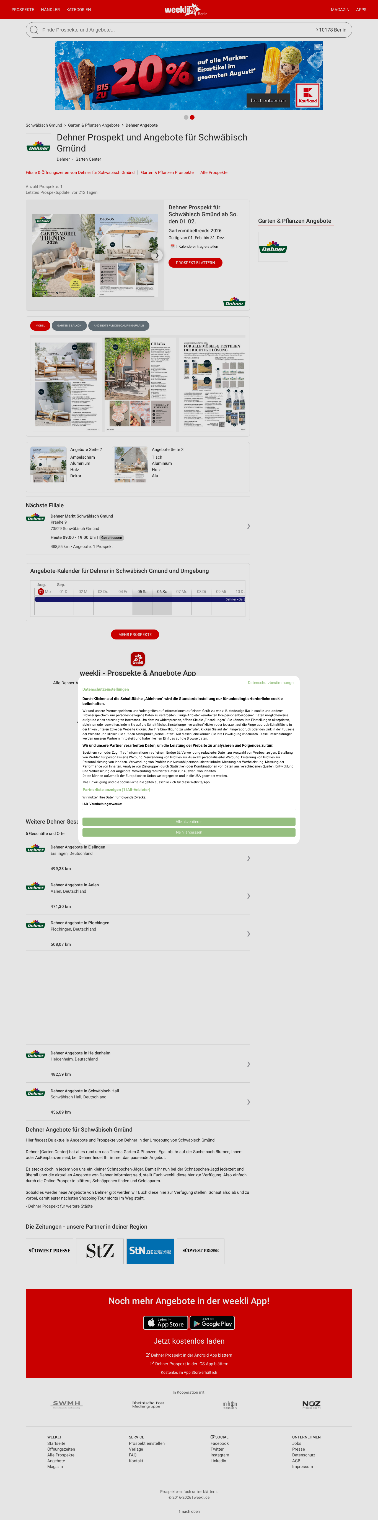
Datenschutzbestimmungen (272, 682)
